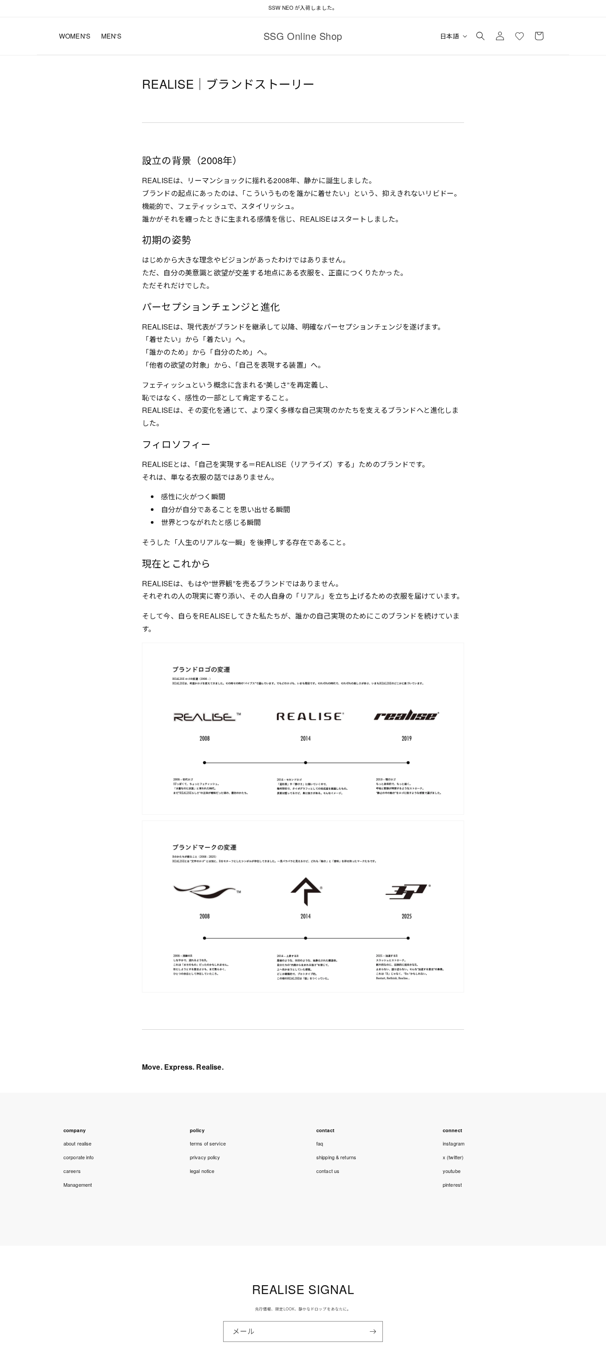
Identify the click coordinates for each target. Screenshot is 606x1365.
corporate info (78, 1157)
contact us (327, 1170)
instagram (453, 1143)
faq (319, 1143)
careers (72, 1170)
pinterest (452, 1184)
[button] (480, 36)
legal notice (202, 1170)
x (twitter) (453, 1157)
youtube (451, 1170)
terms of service (208, 1143)
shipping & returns (336, 1157)
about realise (77, 1143)
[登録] (372, 1331)
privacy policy (205, 1157)
